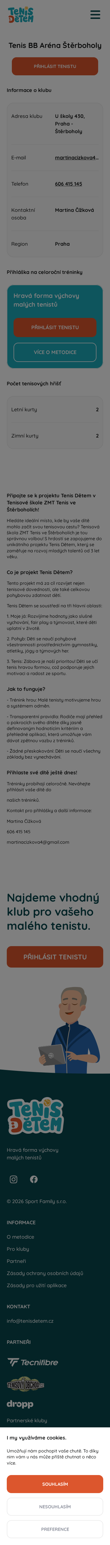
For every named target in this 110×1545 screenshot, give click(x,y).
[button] (55, 1484)
